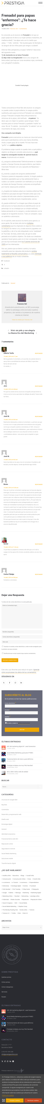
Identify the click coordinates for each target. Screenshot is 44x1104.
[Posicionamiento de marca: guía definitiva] (4, 760)
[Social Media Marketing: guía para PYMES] (4, 754)
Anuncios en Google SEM (9, 800)
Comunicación (7, 879)
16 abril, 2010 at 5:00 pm (11, 577)
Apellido (7, 716)
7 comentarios (23, 28)
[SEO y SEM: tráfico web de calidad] (4, 773)
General (13, 283)
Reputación (25, 899)
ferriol (6, 544)
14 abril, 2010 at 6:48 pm (11, 389)
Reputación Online (36, 899)
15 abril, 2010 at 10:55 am (11, 487)
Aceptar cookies (15, 1100)
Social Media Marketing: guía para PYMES (20, 753)
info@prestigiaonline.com (10, 1054)
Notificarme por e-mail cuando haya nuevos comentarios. (20, 653)
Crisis (29, 879)
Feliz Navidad (6, 889)
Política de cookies (8, 1095)
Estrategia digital (7, 824)
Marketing (26, 892)
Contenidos (5, 809)
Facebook (33, 886)
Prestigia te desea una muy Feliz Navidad (20, 765)
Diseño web (5, 819)
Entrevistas (6, 886)
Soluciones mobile (7, 858)
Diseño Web (36, 879)
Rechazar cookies (33, 1100)
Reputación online (7, 844)
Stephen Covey (23, 906)
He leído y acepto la (18, 723)
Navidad (17, 896)
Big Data (4, 804)
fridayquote (35, 889)
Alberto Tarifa (9, 353)
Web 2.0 (25, 913)
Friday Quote (26, 889)
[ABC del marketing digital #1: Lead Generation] (4, 748)
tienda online (23, 910)
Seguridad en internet (8, 848)
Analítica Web (7, 875)
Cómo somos (6, 982)
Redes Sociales (15, 899)
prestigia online (35, 896)
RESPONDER (38, 353)
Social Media (23, 903)
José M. (7, 416)
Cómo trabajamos (7, 987)
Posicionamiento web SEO (10, 839)
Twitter (14, 913)
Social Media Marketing (9, 853)
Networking (25, 896)
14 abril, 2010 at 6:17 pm (11, 356)
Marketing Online (7, 896)
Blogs (22, 875)
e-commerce (6, 882)
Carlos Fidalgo (9, 574)
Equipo (4, 997)
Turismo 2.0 (6, 913)
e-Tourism (15, 882)
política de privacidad (24, 723)
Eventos (25, 886)
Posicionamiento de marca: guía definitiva (20, 759)
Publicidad (6, 899)
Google (5, 892)
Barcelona (16, 875)
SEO (16, 903)
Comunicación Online (19, 879)
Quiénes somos (6, 977)
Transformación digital (9, 863)
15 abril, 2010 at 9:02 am (11, 459)
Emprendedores (34, 882)
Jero (5, 386)
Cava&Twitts (30, 875)
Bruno (6, 484)
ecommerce (23, 882)
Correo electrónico (10, 703)
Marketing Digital (36, 892)
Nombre (7, 710)
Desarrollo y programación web (11, 814)
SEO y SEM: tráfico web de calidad (17, 772)
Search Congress (8, 903)
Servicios (4, 992)
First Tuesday (16, 889)
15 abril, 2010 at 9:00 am (11, 419)
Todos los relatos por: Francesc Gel (22, 319)
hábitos (11, 892)
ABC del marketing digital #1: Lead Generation (21, 746)
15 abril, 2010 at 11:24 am (11, 547)
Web (19, 913)
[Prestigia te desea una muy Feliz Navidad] (4, 767)
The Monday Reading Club (10, 910)
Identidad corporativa (8, 834)
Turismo (32, 910)
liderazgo (18, 892)
